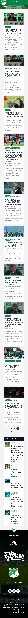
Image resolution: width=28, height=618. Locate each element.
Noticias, (13, 442)
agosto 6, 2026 (15, 490)
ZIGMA (17, 602)
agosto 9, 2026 (15, 476)
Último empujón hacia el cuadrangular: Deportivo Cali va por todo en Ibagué (14, 114)
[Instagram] (18, 591)
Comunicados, (14, 478)
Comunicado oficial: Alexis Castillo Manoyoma (17, 501)
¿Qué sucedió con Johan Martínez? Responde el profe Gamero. (13, 282)
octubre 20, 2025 (9, 150)
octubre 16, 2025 (15, 277)
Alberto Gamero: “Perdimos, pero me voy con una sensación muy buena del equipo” (13, 406)
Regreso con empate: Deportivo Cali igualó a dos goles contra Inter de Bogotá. (17, 453)
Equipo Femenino (10, 361)
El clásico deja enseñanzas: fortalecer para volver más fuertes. (13, 244)
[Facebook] (10, 591)
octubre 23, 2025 (15, 27)
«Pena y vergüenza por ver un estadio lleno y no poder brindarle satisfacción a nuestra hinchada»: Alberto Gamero (14, 203)
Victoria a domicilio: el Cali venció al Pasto (16, 470)
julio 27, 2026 (14, 523)
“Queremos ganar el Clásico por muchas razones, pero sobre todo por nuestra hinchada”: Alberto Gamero (14, 322)
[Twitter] (14, 591)
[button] (16, 1)
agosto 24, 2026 (15, 461)
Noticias (8, 27)
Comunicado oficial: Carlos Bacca (16, 518)
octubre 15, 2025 (9, 363)
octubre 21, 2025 (15, 110)
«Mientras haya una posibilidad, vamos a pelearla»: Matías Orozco (13, 31)
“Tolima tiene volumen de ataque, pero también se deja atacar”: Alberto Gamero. (13, 74)
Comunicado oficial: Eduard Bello (17, 485)
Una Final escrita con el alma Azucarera (13, 366)
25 (12, 431)
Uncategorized (15, 148)
